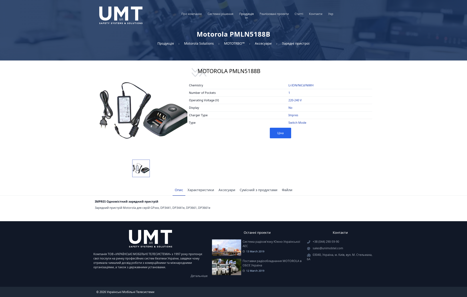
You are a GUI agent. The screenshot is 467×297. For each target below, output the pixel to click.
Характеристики (201, 190)
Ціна (280, 133)
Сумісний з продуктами (258, 190)
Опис (179, 190)
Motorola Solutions (199, 43)
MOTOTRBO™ (234, 43)
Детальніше (199, 276)
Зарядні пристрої (296, 43)
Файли (287, 190)
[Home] (120, 15)
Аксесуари (263, 43)
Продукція (165, 43)
